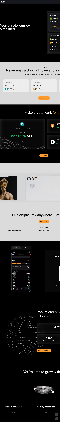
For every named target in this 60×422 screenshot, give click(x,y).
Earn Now (44, 155)
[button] (57, 414)
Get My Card (43, 221)
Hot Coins (53, 35)
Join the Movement (43, 350)
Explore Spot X (44, 98)
